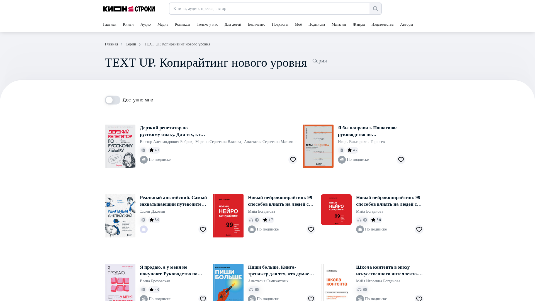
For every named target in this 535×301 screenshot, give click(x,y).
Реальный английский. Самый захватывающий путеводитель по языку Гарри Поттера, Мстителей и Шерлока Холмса (173, 201)
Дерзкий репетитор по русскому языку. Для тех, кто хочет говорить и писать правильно (171, 131)
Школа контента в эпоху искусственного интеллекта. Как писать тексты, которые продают (387, 270)
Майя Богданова (261, 211)
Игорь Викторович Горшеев (361, 142)
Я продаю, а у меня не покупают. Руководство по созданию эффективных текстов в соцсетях (169, 270)
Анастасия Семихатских (268, 281)
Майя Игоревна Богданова (378, 281)
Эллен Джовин (152, 211)
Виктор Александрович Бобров (166, 142)
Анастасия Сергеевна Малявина (270, 142)
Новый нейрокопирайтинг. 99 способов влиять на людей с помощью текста (280, 201)
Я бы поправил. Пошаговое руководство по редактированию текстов (368, 131)
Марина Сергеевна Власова (218, 142)
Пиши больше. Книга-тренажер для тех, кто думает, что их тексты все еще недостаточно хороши (280, 270)
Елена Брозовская (155, 281)
